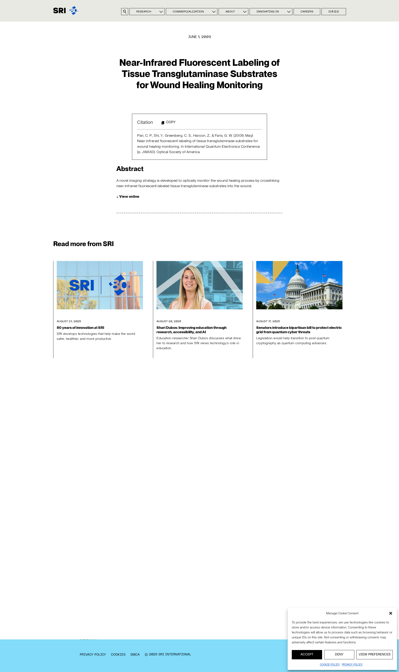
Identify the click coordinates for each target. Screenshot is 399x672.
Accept (306, 654)
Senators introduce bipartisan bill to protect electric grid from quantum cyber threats (299, 329)
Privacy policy (352, 664)
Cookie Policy (330, 664)
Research (143, 12)
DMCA (135, 654)
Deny (339, 654)
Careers (306, 12)
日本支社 (333, 12)
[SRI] (65, 10)
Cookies (118, 654)
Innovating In (267, 12)
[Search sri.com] (124, 11)
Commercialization (188, 12)
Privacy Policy (93, 654)
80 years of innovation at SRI (80, 327)
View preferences (374, 654)
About (230, 12)
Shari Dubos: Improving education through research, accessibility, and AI (191, 329)
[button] (391, 613)
